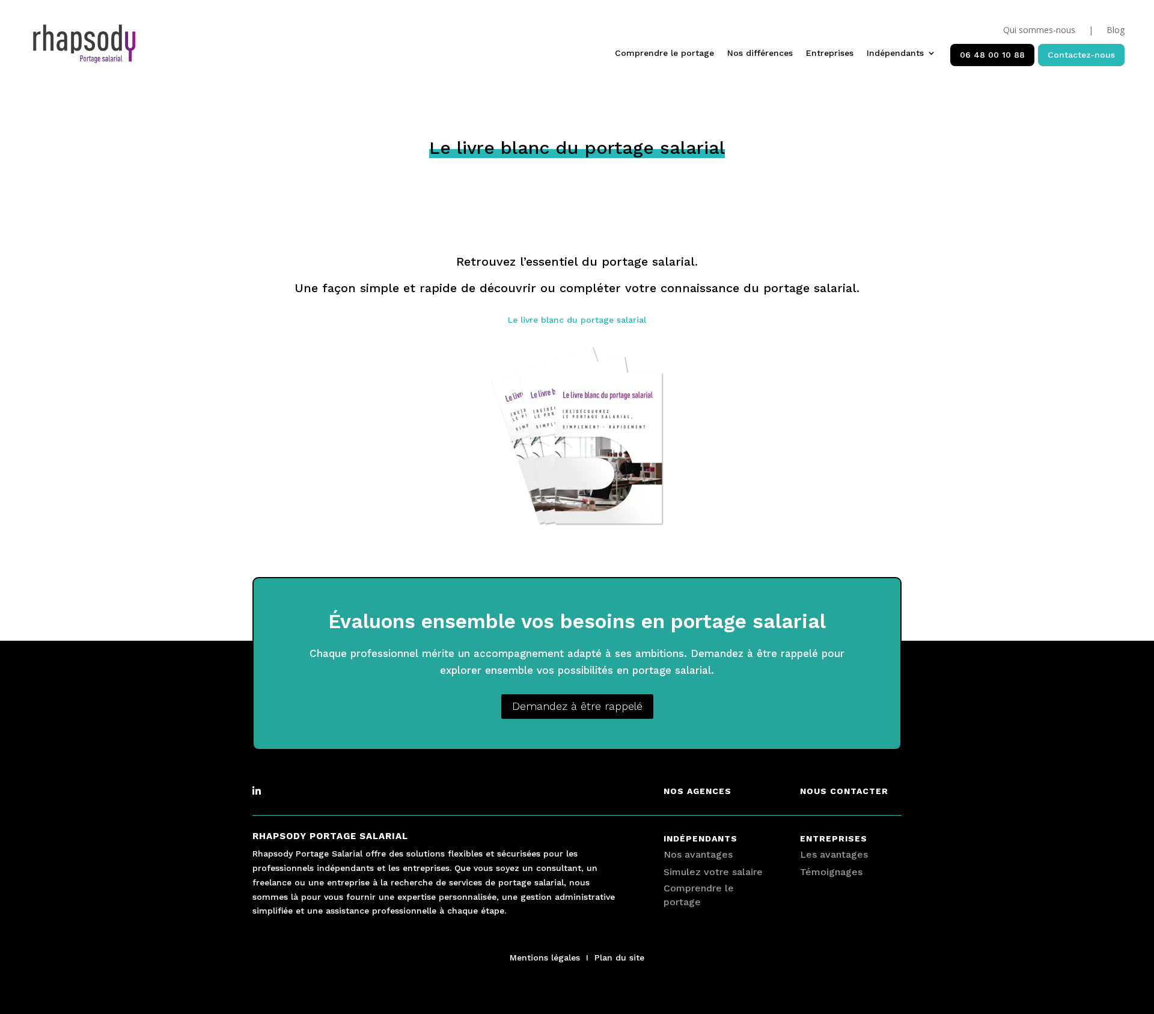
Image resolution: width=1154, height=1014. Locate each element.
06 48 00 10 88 (992, 55)
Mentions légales (545, 957)
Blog (1116, 30)
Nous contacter (844, 791)
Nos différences (760, 53)
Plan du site (619, 957)
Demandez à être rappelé (577, 706)
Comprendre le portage (664, 53)
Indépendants (895, 53)
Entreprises (829, 53)
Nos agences (697, 791)
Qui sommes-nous (1039, 30)
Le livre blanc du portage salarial (577, 320)
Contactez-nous (1081, 55)
